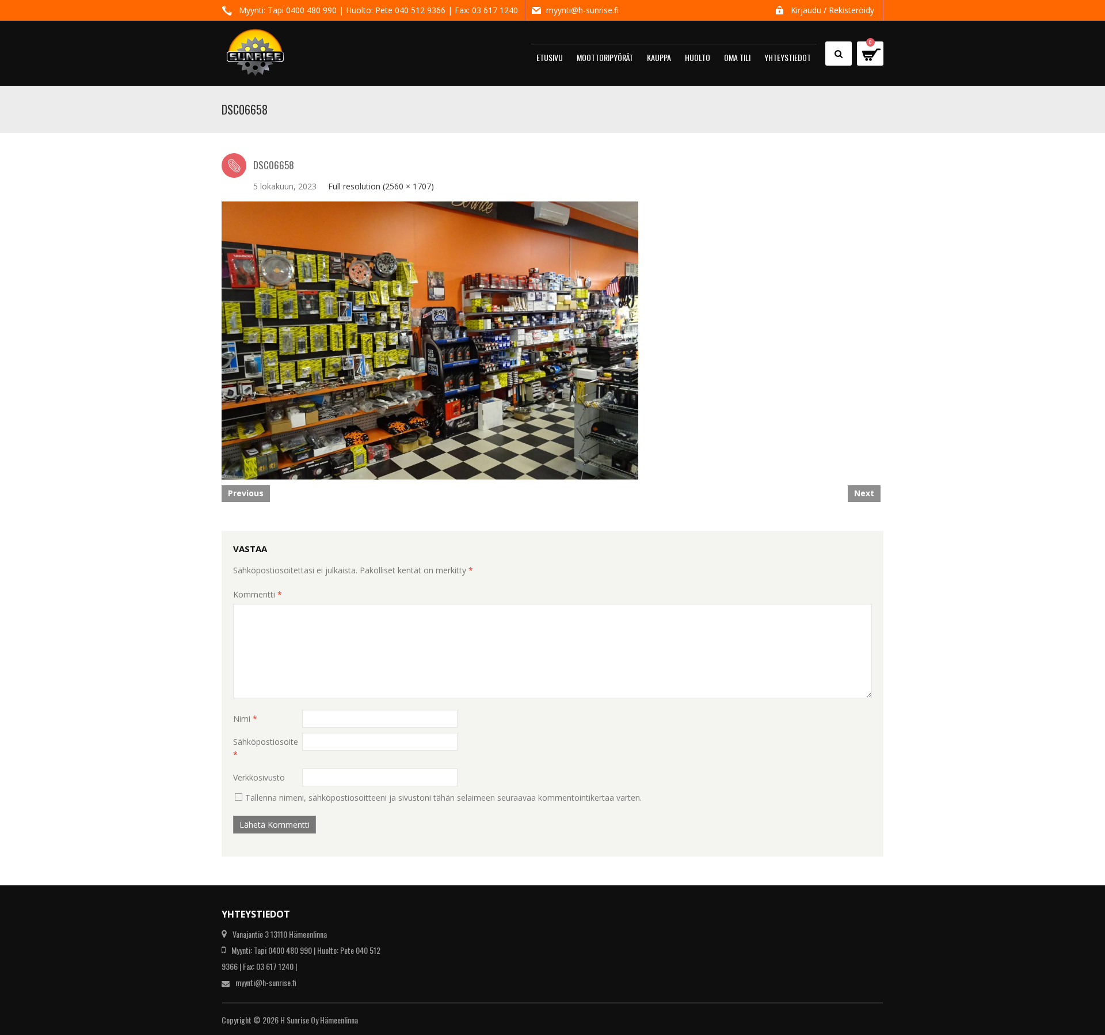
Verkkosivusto (259, 777)
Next (864, 493)
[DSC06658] (430, 339)
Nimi (245, 718)
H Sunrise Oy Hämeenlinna (319, 1020)
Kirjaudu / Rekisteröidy (832, 10)
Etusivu (549, 57)
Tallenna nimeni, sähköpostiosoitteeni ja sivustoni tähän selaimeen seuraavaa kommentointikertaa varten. (443, 797)
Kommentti (257, 594)
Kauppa (659, 57)
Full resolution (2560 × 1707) (381, 186)
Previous (246, 493)
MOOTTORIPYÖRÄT (605, 57)
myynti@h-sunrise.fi (582, 10)
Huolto (697, 57)
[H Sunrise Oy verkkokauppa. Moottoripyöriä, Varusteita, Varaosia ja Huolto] (255, 47)
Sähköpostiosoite (265, 748)
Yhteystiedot (787, 57)
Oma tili (737, 57)
